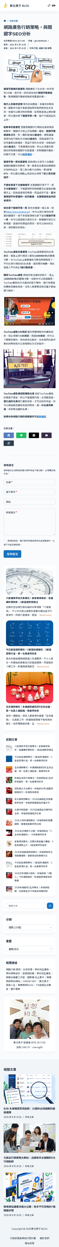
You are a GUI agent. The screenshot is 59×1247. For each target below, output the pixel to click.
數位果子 (44, 981)
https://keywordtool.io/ (18, 212)
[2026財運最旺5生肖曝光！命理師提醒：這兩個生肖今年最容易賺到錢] (9, 889)
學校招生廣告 (42, 969)
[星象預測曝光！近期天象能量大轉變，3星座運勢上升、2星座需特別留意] (9, 843)
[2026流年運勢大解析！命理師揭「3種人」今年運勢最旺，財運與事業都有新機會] (9, 875)
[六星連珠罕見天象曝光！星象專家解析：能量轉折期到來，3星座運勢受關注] (29, 581)
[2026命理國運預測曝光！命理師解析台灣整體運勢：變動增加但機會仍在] (9, 854)
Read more (45, 614)
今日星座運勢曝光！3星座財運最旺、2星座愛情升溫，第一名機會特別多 (28, 651)
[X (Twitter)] (34, 435)
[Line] (21, 435)
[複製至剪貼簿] (9, 443)
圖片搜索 (15, 988)
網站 (8, 501)
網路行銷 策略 (45, 48)
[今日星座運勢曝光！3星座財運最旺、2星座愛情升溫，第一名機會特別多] (29, 633)
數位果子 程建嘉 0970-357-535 (29, 1042)
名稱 (9, 482)
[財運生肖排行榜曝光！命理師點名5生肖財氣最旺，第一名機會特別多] (9, 780)
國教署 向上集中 (35, 977)
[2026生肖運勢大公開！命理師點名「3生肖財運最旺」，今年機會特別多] (9, 833)
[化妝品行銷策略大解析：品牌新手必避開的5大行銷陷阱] (30, 1138)
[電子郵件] (46, 435)
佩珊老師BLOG (25, 985)
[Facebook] (9, 435)
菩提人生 (10, 985)
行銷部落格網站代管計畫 (23, 1238)
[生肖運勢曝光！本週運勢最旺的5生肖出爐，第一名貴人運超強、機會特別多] (29, 687)
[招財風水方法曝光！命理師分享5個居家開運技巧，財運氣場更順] (9, 790)
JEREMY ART (29, 981)
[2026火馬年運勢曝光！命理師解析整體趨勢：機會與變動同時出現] (9, 822)
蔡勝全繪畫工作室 (15, 977)
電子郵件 (11, 492)
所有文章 (34, 48)
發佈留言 (12, 554)
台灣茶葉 (27, 969)
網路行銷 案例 (13, 969)
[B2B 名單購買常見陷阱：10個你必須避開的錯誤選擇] (30, 1089)
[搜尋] (50, 906)
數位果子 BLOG (19, 5)
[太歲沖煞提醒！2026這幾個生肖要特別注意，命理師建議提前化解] (9, 812)
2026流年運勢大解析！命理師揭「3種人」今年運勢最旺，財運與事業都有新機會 (33, 877)
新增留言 (11, 512)
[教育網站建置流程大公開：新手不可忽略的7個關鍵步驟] (30, 1187)
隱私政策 (29, 1243)
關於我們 (44, 1238)
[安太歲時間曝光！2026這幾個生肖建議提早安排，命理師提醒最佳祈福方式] (9, 801)
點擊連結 (27, 154)
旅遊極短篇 (28, 973)
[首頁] (5, 21)
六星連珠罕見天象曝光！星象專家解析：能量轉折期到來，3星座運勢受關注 (29, 600)
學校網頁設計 (13, 973)
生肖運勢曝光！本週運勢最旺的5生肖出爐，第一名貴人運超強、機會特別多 (29, 708)
